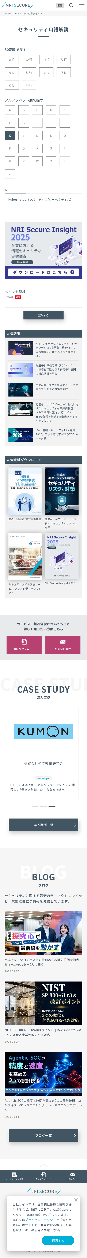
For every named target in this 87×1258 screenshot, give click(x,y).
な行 (12, 72)
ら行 (12, 85)
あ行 (12, 59)
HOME (8, 13)
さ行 (46, 59)
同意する (58, 1240)
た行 (64, 59)
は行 (29, 72)
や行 (64, 72)
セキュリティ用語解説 (26, 13)
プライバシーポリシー (40, 1220)
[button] (35, 806)
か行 (29, 59)
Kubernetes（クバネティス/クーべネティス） (40, 199)
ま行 (46, 72)
